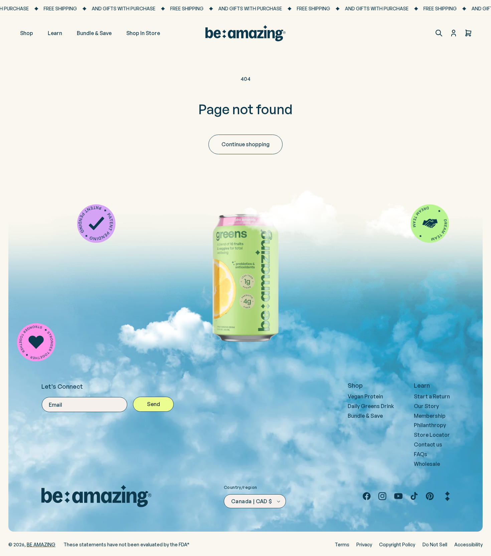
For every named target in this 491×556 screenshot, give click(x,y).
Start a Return (432, 396)
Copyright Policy (397, 544)
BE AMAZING (41, 544)
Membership (430, 415)
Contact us (428, 444)
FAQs (420, 454)
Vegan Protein (365, 396)
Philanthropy (430, 425)
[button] (439, 33)
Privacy (364, 544)
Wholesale (427, 463)
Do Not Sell (435, 544)
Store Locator (432, 434)
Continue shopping (245, 144)
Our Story (426, 406)
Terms (342, 544)
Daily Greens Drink (371, 406)
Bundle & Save (365, 415)
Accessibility (468, 544)
